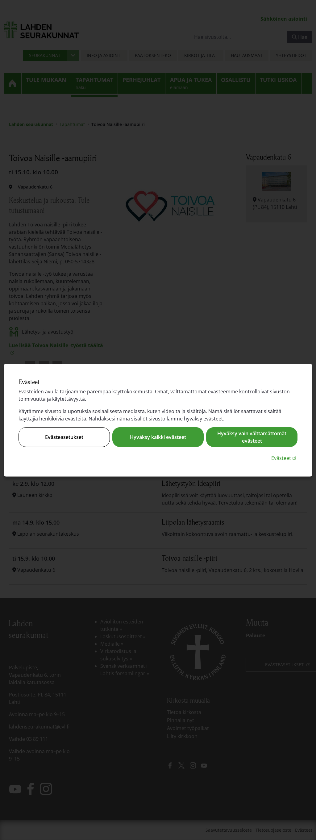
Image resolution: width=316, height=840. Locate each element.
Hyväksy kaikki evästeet (158, 437)
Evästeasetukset (64, 437)
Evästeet (284, 457)
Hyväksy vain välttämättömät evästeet (251, 437)
